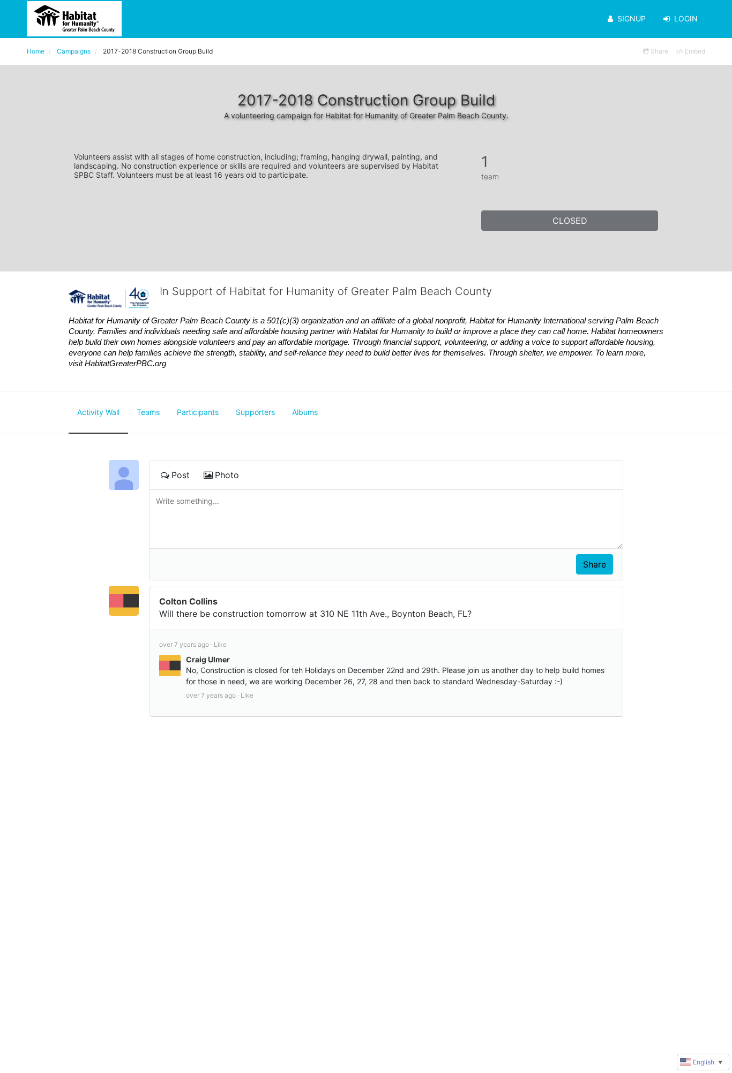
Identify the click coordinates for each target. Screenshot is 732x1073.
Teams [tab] (148, 412)
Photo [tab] (227, 475)
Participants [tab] (198, 412)
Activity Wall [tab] (98, 412)
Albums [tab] (305, 412)
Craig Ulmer (208, 659)
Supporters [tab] (255, 412)
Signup (631, 18)
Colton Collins (188, 601)
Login (686, 18)
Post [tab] (180, 475)
